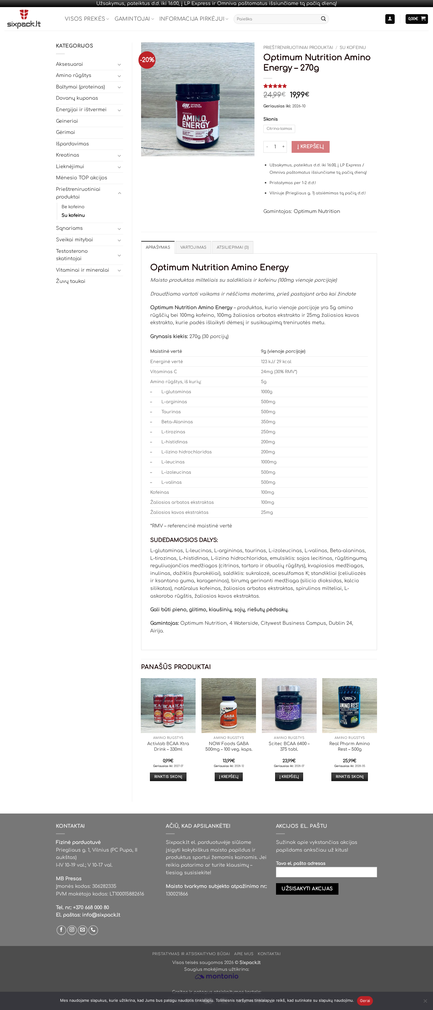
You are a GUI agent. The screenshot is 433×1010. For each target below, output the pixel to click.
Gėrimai (65, 132)
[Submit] (323, 19)
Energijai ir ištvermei (81, 109)
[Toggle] (119, 64)
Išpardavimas (72, 144)
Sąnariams (69, 228)
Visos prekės (85, 19)
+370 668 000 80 (91, 907)
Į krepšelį (311, 146)
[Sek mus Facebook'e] (61, 930)
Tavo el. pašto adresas (300, 863)
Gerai (365, 1000)
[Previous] (141, 735)
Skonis (270, 119)
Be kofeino (73, 206)
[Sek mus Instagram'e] (72, 930)
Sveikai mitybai (74, 239)
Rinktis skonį (168, 777)
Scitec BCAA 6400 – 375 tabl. (289, 746)
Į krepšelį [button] (228, 777)
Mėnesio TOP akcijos (81, 178)
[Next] (376, 735)
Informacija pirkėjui (191, 19)
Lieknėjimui (70, 166)
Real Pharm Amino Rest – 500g (349, 746)
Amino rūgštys (73, 75)
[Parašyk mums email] (82, 930)
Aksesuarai (69, 64)
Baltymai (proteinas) (80, 87)
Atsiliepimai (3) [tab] (233, 247)
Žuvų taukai (70, 281)
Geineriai (67, 121)
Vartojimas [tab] (193, 247)
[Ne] (425, 1002)
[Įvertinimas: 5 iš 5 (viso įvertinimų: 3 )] (320, 85)
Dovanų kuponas (77, 98)
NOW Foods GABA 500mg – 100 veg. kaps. (228, 746)
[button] (390, 19)
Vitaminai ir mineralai (82, 270)
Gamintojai (132, 19)
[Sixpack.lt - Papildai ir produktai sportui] (30, 19)
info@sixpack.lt (101, 915)
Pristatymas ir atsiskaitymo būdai (191, 954)
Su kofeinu (73, 215)
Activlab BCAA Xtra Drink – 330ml (168, 746)
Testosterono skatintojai (72, 255)
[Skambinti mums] (93, 930)
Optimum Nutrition (317, 211)
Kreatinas (67, 155)
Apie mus (244, 954)
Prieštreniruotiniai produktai (78, 193)
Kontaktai (269, 954)
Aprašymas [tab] (158, 247)
